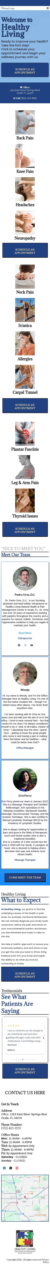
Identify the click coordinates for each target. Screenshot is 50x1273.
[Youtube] (32, 645)
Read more (12, 1045)
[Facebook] (19, 645)
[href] (25, 1198)
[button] (48, 8)
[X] (25, 645)
